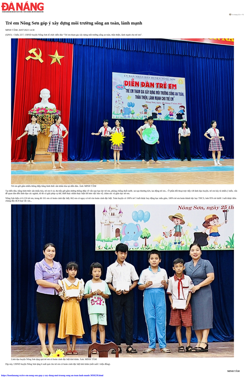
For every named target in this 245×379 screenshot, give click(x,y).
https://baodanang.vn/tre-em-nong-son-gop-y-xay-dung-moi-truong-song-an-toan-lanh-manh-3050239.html (52, 375)
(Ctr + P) (238, 14)
